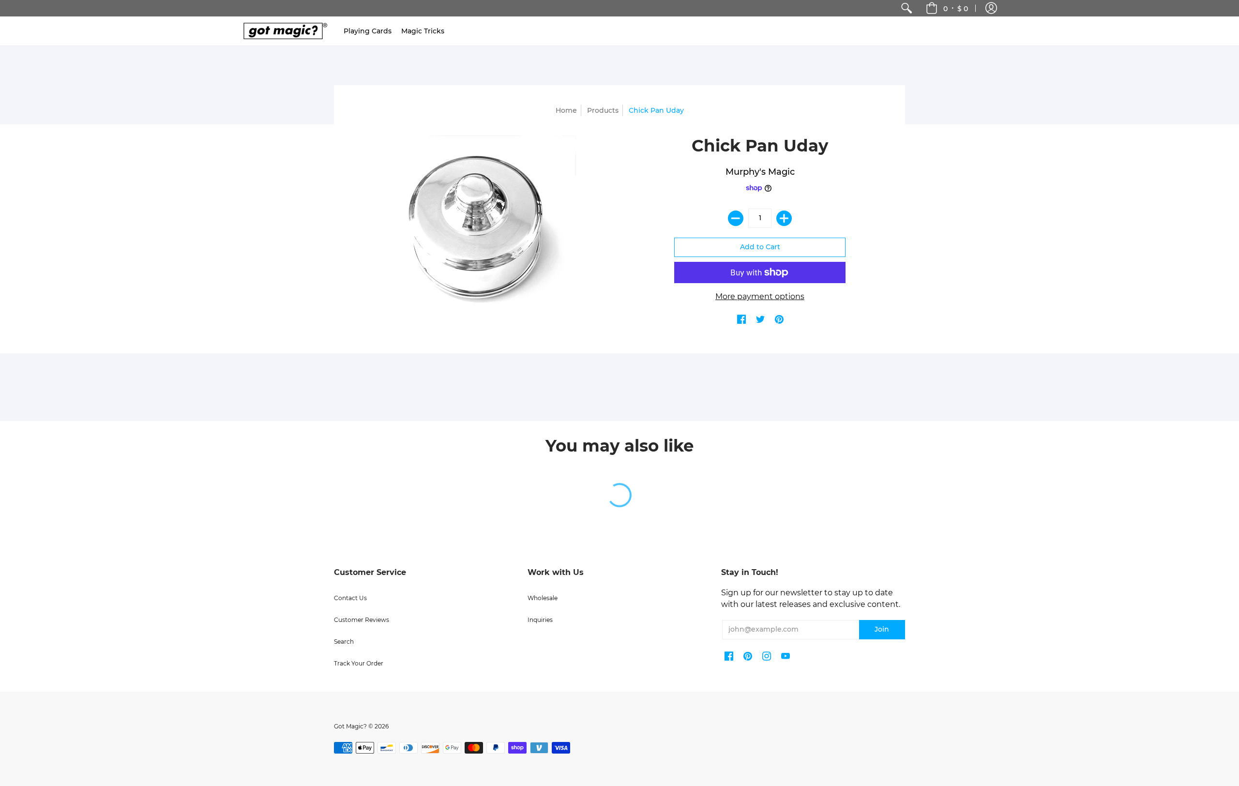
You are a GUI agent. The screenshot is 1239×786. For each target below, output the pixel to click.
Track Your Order (358, 663)
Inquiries (540, 619)
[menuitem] (906, 8)
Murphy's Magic (760, 171)
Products (603, 110)
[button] (991, 8)
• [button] (955, 8)
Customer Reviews (361, 619)
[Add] (784, 218)
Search (344, 641)
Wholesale (543, 598)
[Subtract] (735, 218)
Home (566, 110)
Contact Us (350, 598)
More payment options (759, 296)
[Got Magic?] (283, 30)
